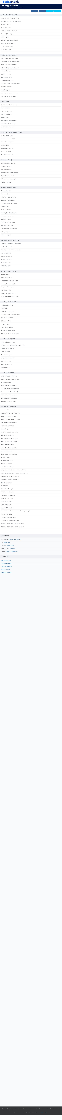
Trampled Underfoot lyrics (8, 517)
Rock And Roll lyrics (6, 86)
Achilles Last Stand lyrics (8, 43)
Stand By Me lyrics (6, 501)
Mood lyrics (10, 545)
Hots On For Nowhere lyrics (9, 179)
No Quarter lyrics (6, 27)
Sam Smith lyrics (5, 569)
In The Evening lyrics (7, 46)
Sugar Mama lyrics (6, 504)
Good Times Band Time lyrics (9, 58)
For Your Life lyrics (6, 166)
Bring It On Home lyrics (7, 425)
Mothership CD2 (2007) (9, 15)
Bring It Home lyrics (6, 364)
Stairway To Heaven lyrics (8, 96)
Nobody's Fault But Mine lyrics (9, 40)
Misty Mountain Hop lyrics (8, 287)
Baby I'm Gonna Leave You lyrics (10, 419)
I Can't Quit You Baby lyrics (9, 123)
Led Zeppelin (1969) (7, 372)
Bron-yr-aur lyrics (6, 235)
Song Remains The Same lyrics (10, 18)
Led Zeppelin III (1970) (8, 302)
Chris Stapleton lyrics (6, 563)
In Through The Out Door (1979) (11, 132)
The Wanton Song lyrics (8, 222)
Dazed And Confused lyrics (8, 64)
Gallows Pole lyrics (6, 321)
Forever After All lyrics (15, 539)
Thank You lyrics (5, 351)
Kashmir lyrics (5, 37)
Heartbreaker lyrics (6, 77)
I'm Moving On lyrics (6, 460)
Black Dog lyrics (5, 90)
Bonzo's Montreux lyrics (7, 127)
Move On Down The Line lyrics (9, 479)
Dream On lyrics (5, 429)
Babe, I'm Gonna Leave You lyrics (10, 413)
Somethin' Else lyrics (7, 498)
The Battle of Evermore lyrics (9, 280)
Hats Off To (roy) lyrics (7, 435)
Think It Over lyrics (6, 514)
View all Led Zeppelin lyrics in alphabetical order (13, 8)
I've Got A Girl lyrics (6, 463)
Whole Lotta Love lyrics (8, 71)
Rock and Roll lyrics (6, 277)
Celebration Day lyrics (7, 311)
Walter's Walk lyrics (6, 111)
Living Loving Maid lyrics (8, 358)
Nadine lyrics (4, 485)
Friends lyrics (4, 308)
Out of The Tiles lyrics (7, 317)
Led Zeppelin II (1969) (8, 339)
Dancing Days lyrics (6, 256)
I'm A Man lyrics (5, 457)
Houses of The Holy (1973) (10, 240)
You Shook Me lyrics (6, 382)
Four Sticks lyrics (6, 290)
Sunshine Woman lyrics (7, 507)
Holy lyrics (12, 548)
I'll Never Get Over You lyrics (9, 454)
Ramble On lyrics (6, 74)
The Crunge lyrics (6, 253)
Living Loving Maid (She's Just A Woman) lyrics (14, 473)
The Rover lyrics (5, 194)
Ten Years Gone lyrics (7, 216)
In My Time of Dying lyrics (8, 197)
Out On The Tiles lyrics (7, 489)
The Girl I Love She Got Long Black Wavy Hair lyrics (16, 511)
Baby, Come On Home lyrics (9, 422)
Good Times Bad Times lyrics (9, 376)
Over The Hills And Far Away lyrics (11, 21)
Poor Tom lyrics (5, 108)
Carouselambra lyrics (7, 148)
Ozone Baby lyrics (6, 114)
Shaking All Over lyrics (7, 492)
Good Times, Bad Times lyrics (9, 432)
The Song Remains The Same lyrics (11, 243)
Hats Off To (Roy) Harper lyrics (10, 333)
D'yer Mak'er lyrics (6, 259)
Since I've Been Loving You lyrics (10, 83)
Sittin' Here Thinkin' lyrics (8, 495)
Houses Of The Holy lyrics (8, 34)
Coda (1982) (5, 101)
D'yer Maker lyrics (6, 24)
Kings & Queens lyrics (12, 551)
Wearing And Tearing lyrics (8, 120)
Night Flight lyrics (6, 219)
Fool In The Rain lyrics (7, 142)
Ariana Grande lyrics (6, 566)
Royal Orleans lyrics (6, 169)
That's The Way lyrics (7, 327)
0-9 (2, 1108)
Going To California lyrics (8, 293)
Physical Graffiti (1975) (8, 187)
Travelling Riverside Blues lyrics (10, 520)
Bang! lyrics (7, 542)
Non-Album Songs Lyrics (9, 406)
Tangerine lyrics (5, 324)
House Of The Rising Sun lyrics (9, 441)
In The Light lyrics (6, 209)
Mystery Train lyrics (6, 482)
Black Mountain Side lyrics (8, 401)
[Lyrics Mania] (31, 1)
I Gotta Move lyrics (6, 451)
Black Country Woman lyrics (9, 228)
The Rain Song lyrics (7, 246)
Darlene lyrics (5, 117)
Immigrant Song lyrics (7, 80)
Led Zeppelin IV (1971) (8, 271)
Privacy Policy (44, 1112)
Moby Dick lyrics (5, 367)
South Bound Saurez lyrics (8, 138)
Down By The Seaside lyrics (9, 213)
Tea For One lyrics (6, 182)
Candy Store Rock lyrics (8, 175)
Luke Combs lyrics (6, 560)
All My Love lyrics (6, 49)
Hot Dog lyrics (5, 145)
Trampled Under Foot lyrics (9, 30)
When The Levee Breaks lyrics (10, 93)
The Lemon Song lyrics (7, 348)
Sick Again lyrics (5, 231)
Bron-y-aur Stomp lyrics (8, 330)
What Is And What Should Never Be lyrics (13, 345)
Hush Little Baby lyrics (7, 444)
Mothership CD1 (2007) (8, 55)
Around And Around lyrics (8, 410)
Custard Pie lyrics (6, 190)
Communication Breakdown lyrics (10, 61)
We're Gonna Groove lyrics (8, 105)
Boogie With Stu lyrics (7, 225)
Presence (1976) (6, 160)
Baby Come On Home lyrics (9, 416)
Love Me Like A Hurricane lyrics (10, 476)
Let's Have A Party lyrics (8, 466)
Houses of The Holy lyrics (8, 200)
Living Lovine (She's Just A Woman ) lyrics (13, 470)
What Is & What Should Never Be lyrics (12, 523)
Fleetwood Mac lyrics (6, 572)
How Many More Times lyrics (9, 398)
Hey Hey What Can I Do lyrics (9, 438)
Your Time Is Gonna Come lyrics (10, 388)
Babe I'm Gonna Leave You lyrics (10, 67)
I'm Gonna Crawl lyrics (7, 154)
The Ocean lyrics (5, 265)
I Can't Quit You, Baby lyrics (9, 448)
